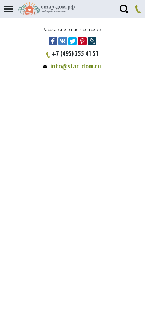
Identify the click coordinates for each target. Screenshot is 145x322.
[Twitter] (72, 41)
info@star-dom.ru (75, 66)
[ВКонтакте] (62, 41)
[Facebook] (53, 41)
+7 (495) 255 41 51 (75, 54)
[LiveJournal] (92, 41)
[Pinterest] (82, 41)
